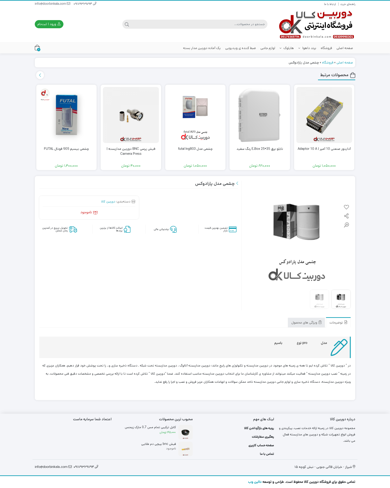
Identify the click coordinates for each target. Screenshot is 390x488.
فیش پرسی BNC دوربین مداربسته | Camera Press (131, 151)
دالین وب (255, 481)
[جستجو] (126, 24)
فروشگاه (326, 48)
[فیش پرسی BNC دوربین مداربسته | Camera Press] (131, 115)
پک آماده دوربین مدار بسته (202, 48)
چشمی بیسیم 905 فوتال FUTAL (66, 148)
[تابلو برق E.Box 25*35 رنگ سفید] (260, 115)
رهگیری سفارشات (263, 436)
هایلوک (288, 48)
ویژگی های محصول (304, 323)
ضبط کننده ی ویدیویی (240, 48)
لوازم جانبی (267, 48)
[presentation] (40, 75)
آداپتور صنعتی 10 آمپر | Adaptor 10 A (324, 148)
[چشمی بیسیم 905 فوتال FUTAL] (67, 115)
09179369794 (83, 4)
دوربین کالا (108, 201)
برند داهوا (308, 48)
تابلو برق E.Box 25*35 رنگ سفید (260, 148)
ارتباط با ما (330, 4)
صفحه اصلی (345, 48)
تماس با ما (267, 454)
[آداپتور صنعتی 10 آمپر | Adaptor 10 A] (324, 115)
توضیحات (337, 323)
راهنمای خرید (347, 4)
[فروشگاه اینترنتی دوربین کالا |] (317, 24)
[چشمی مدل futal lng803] (195, 115)
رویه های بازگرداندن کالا (259, 428)
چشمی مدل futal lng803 (195, 148)
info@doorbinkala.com (51, 4)
